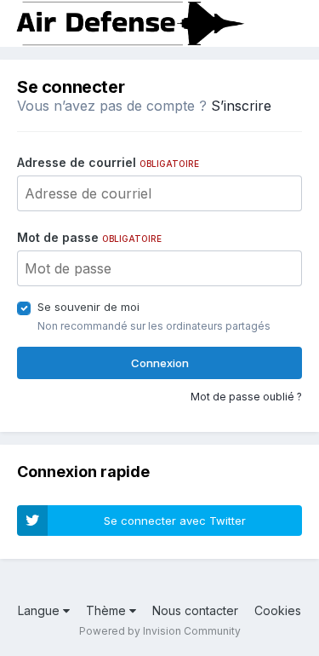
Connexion (160, 363)
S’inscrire (241, 105)
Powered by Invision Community (160, 630)
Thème (107, 610)
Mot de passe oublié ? (246, 396)
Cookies (277, 610)
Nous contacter (195, 610)
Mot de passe (89, 237)
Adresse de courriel (108, 162)
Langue (40, 610)
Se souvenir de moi (88, 307)
